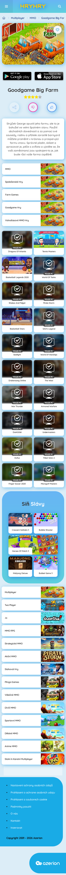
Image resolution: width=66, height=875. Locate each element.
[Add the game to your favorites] (58, 30)
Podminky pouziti (21, 806)
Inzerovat (16, 827)
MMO (33, 18)
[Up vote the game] (52, 107)
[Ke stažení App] (17, 76)
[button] (59, 6)
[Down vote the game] (33, 107)
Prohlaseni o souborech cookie (29, 799)
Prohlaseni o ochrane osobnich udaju (33, 792)
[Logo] (33, 6)
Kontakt (15, 820)
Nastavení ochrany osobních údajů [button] (32, 785)
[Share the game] (14, 107)
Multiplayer (18, 18)
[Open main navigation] (6, 6)
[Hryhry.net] (4, 18)
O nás (14, 813)
